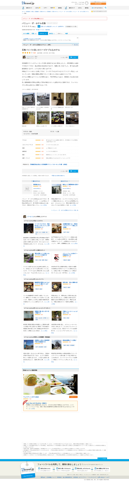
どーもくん (29, 56)
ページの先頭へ (103, 458)
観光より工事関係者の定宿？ (71, 184)
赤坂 (68, 318)
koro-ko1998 (66, 188)
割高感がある (37, 184)
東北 (33, 11)
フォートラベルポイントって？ (100, 11)
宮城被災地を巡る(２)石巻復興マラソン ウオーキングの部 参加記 (48, 164)
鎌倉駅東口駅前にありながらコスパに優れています (42, 283)
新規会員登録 (98, 3)
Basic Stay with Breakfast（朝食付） (36, 403)
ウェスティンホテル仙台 (31, 397)
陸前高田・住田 (42, 347)
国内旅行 (28, 11)
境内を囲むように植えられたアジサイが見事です (42, 254)
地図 (38, 29)
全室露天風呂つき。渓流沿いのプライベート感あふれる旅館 (70, 225)
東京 (37, 260)
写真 (34, 33)
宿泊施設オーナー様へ (71, 26)
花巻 (68, 232)
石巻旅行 (49, 11)
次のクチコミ (64, 181)
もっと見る (44, 205)
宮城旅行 (37, 11)
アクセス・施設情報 (45, 29)
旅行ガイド (29, 8)
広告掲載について (51, 477)
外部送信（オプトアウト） (80, 477)
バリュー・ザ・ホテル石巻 (65, 11)
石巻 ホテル (55, 11)
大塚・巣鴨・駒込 (43, 260)
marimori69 (36, 188)
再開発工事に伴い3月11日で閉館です (42, 312)
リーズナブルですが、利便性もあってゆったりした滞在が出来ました (42, 225)
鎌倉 (69, 260)
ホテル (37, 8)
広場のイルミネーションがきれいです (70, 312)
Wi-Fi (52, 8)
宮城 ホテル (43, 11)
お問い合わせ (101, 477)
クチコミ (43, 33)
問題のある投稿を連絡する (58, 175)
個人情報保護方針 (67, 477)
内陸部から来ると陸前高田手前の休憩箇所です (42, 341)
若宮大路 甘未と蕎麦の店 (70, 282)
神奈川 (65, 260)
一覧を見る (75, 44)
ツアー (45, 8)
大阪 (37, 232)
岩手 (65, 232)
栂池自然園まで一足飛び (69, 340)
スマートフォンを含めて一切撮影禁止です (70, 254)
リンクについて (92, 477)
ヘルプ (107, 477)
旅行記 (60, 8)
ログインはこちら (79, 4)
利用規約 (59, 477)
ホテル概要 (26, 33)
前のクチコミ (36, 181)
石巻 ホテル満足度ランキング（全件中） (53, 26)
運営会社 (43, 477)
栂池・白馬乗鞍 (70, 345)
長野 (65, 345)
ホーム (23, 11)
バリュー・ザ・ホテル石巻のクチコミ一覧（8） (65, 210)
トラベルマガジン (98, 8)
